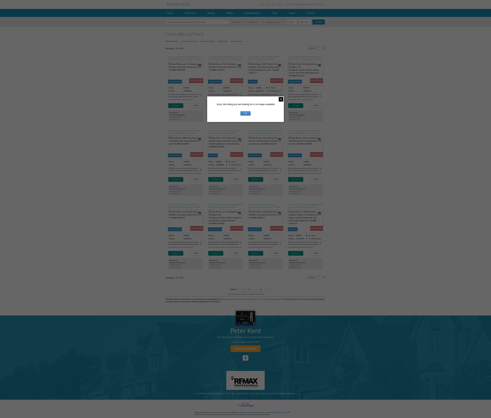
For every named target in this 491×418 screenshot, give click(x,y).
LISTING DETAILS (175, 105)
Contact (311, 13)
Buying (210, 13)
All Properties (172, 41)
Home (170, 13)
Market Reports (252, 13)
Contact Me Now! (245, 348)
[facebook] (245, 358)
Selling (229, 13)
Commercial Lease (189, 41)
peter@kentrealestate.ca (305, 4)
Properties (190, 13)
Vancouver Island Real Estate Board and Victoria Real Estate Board (252, 299)
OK (245, 113)
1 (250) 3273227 (175, 117)
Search (318, 22)
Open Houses (236, 41)
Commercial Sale (207, 41)
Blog (274, 13)
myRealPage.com (245, 406)
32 (260, 289)
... (254, 289)
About (292, 13)
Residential (222, 41)
